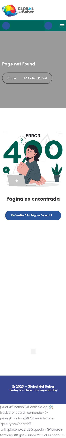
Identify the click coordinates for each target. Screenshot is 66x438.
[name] (18, 11)
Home (12, 78)
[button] (33, 351)
